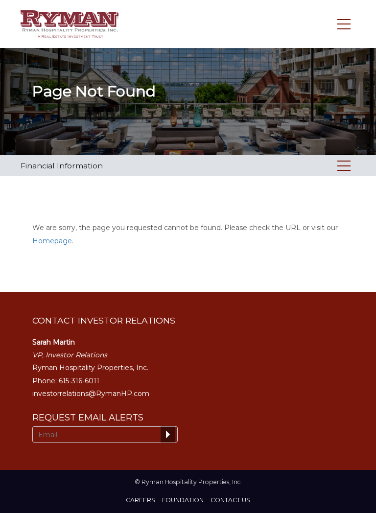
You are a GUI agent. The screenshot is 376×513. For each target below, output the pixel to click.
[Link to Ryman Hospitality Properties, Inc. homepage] (71, 24)
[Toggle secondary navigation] (343, 166)
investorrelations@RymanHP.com (90, 393)
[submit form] (168, 435)
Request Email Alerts (87, 417)
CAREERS (140, 500)
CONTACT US (230, 500)
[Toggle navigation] (343, 24)
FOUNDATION (183, 500)
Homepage (52, 240)
